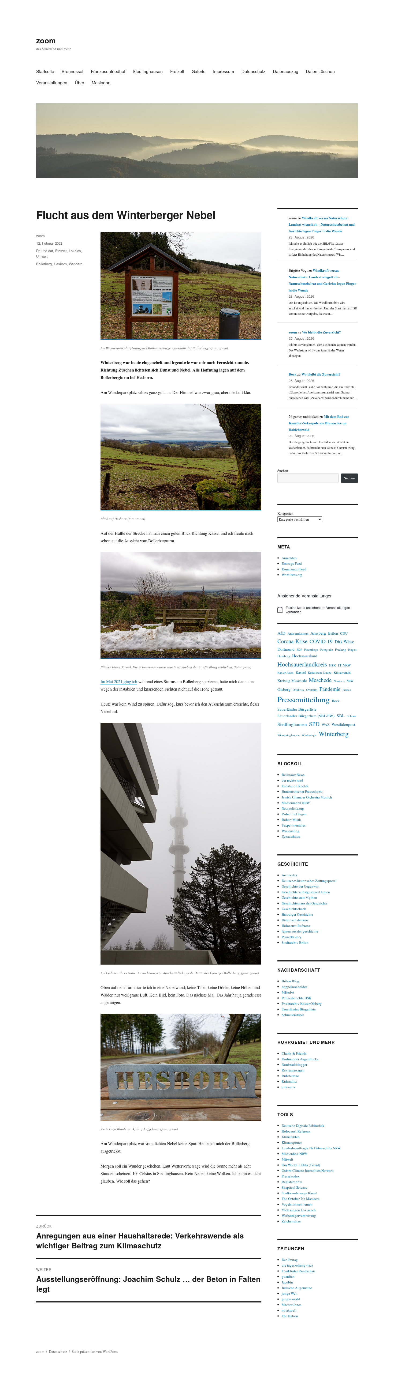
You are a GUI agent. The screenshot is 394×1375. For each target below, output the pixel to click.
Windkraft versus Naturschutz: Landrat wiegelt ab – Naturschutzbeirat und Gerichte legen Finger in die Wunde (322, 224)
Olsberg (284, 689)
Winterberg (333, 733)
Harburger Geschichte (297, 914)
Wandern (75, 263)
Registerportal (292, 1181)
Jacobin (287, 1282)
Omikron (298, 690)
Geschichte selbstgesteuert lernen (306, 891)
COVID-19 (321, 641)
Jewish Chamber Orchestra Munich (307, 797)
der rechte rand (292, 780)
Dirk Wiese (344, 641)
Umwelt (42, 256)
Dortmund (286, 649)
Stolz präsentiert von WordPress (95, 1351)
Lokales (75, 250)
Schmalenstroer (293, 1014)
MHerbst (288, 992)
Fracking (340, 649)
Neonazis (339, 681)
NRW (350, 681)
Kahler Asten (285, 673)
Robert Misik (291, 819)
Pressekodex (291, 1176)
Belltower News (293, 774)
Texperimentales (294, 825)
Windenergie (309, 735)
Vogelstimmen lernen (297, 1204)
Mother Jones (291, 1304)
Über (79, 82)
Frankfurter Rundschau (298, 1270)
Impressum (223, 71)
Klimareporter (292, 1142)
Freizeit (177, 71)
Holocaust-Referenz (296, 925)
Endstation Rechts (295, 785)
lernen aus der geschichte (300, 931)
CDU (344, 633)
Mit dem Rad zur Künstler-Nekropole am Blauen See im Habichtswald (319, 423)
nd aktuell (289, 1310)
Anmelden (289, 557)
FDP (299, 649)
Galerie (199, 71)
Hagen (352, 649)
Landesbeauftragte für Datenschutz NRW (311, 1148)
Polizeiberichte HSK (296, 997)
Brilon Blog (290, 981)
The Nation (290, 1315)
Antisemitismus (298, 633)
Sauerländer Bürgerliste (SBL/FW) (305, 715)
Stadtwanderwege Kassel (299, 1193)
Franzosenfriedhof (108, 71)
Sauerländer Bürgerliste (297, 709)
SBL (341, 716)
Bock (292, 374)
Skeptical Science (294, 1187)
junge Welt (290, 1293)
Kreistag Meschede (292, 680)
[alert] (317, 609)
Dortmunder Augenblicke (300, 1058)
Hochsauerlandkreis (302, 664)
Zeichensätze (291, 1221)
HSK (332, 665)
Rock (336, 700)
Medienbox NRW (294, 1153)
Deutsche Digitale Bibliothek (303, 1125)
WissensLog (290, 830)
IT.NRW (344, 665)
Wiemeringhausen (288, 735)
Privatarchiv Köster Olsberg (302, 1003)
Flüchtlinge (311, 649)
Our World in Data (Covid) (301, 1164)
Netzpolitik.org (293, 808)
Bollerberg (44, 263)
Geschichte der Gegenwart (300, 886)
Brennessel (72, 71)
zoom (46, 40)
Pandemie (329, 688)
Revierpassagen (293, 1070)
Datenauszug (285, 71)
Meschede (320, 680)
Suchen (282, 470)
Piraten (347, 690)
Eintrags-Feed (292, 563)
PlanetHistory (292, 936)
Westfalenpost (343, 724)
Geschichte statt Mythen (299, 897)
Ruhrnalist (289, 1081)
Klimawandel (342, 673)
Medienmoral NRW (296, 802)
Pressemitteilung (303, 699)
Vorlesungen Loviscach (299, 1209)
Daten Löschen (320, 71)
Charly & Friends (294, 1053)
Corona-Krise (292, 641)
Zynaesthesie (291, 836)
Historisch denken (295, 920)
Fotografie (326, 649)
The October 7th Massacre (300, 1198)
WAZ (325, 724)
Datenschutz (253, 71)
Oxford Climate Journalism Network (308, 1170)
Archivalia (289, 875)
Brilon (333, 633)
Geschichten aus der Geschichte (305, 903)
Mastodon (101, 82)
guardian (288, 1276)
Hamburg (283, 656)
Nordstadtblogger (294, 1064)
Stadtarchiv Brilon (295, 942)
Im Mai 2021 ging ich (119, 681)
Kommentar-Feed (294, 569)
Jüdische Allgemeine (297, 1287)
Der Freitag (290, 1259)
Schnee (351, 716)
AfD (281, 633)
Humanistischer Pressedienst (302, 791)
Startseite (45, 71)
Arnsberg (318, 633)
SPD (314, 724)
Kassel (301, 672)
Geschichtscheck (294, 908)
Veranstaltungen (51, 82)
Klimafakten (291, 1136)
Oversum (311, 690)
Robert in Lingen (294, 814)
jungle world (291, 1299)
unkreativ (289, 1087)
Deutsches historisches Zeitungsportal (309, 880)
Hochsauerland (304, 655)
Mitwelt (287, 1159)
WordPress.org (292, 574)
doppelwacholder (294, 986)
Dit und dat (44, 250)
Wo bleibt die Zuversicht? (321, 332)
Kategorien (285, 513)
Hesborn (60, 263)
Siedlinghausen (148, 71)
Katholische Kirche (320, 673)
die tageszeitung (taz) (297, 1265)
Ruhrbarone (290, 1075)
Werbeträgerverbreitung (299, 1215)
